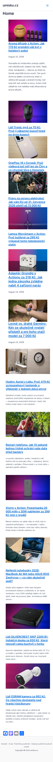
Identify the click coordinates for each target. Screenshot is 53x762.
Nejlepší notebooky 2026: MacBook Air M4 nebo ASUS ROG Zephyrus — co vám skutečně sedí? (27, 576)
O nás (11, 744)
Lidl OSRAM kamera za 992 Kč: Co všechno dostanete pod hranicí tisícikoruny (26, 700)
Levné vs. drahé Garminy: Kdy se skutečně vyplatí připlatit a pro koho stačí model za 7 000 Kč (27, 330)
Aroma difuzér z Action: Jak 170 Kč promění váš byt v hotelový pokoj (26, 47)
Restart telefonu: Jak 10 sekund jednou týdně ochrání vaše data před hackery (26, 448)
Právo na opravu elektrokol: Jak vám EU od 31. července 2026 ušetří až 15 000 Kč (26, 202)
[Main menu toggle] (47, 5)
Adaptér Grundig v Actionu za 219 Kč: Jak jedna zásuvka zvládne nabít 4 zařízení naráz (25, 279)
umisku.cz (10, 5)
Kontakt (4, 744)
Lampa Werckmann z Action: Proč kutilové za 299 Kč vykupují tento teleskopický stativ (27, 239)
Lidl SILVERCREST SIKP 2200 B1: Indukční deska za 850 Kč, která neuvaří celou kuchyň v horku (27, 640)
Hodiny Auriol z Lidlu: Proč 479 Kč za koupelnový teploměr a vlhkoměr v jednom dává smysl (28, 385)
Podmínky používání (22, 744)
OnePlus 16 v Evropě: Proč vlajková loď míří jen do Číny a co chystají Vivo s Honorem (27, 166)
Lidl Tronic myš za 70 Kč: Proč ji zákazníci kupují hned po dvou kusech (26, 131)
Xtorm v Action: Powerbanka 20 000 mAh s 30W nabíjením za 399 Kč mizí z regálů (28, 511)
